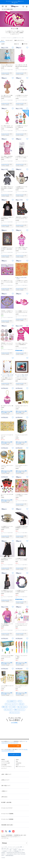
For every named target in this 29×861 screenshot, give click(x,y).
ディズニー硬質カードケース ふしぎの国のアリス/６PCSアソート (7, 378)
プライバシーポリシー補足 (6, 849)
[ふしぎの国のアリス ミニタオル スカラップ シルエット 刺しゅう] (21, 269)
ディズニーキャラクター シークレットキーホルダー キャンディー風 (21, 624)
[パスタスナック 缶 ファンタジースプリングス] (7, 456)
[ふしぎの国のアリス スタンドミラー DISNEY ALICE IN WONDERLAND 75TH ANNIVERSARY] (21, 581)
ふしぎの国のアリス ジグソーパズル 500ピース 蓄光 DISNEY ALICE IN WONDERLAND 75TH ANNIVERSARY (7, 248)
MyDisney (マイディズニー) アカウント (10, 836)
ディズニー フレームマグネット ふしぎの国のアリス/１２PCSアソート (21, 378)
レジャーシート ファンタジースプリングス (7, 435)
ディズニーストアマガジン (6, 766)
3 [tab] (16, 3)
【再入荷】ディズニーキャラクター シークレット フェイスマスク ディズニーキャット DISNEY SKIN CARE (7, 344)
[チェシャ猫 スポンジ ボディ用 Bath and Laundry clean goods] (21, 56)
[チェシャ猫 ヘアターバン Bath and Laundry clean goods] (7, 86)
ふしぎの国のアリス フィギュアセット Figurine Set (21, 126)
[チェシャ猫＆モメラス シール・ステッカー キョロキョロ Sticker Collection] (7, 269)
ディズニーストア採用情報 (7, 819)
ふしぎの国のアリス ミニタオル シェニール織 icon (21, 495)
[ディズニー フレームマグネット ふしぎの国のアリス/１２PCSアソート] (21, 366)
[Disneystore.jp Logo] (14, 6)
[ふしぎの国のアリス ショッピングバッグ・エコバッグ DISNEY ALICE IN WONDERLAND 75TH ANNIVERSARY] (21, 549)
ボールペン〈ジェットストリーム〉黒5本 (21, 656)
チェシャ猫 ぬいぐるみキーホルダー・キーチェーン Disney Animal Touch (21, 248)
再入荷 (17, 764)
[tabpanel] (14, 2)
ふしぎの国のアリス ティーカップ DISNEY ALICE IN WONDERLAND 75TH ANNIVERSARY (7, 527)
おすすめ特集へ (14, 722)
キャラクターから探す (5, 763)
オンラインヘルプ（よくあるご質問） (15, 846)
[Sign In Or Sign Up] (6, 6)
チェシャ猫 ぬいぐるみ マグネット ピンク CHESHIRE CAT (21, 344)
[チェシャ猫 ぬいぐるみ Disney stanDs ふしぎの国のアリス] (7, 147)
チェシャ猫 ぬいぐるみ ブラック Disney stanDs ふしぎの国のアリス (7, 187)
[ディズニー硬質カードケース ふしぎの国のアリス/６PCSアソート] (7, 366)
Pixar (17, 761)
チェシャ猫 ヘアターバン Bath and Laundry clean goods (6, 96)
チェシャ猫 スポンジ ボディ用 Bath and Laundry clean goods (21, 65)
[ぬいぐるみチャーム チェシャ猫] (7, 397)
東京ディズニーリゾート (20, 766)
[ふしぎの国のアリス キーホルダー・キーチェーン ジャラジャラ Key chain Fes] (21, 86)
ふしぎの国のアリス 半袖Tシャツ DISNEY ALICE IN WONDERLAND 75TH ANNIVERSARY (7, 218)
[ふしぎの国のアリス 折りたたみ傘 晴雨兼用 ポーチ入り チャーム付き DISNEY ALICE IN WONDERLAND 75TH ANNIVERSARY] (21, 517)
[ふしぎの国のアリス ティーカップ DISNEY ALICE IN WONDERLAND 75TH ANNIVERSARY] (7, 517)
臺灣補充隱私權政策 (9, 855)
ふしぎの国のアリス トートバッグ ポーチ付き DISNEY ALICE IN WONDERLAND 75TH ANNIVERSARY (7, 591)
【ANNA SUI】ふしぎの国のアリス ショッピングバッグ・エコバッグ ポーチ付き (21, 218)
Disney (17, 759)
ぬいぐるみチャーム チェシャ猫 (7, 405)
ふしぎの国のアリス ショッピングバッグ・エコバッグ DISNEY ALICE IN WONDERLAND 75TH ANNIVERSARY (21, 559)
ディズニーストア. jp (5, 103)
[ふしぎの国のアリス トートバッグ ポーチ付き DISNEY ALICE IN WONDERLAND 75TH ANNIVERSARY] (7, 581)
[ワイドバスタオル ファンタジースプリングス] (21, 456)
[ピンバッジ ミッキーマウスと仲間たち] (7, 485)
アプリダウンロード (14, 754)
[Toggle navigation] (3, 6)
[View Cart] (26, 6)
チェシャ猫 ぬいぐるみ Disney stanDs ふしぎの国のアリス (7, 157)
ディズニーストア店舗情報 (7, 813)
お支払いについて (5, 779)
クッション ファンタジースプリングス (21, 435)
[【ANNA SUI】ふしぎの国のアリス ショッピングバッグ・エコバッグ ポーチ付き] (21, 208)
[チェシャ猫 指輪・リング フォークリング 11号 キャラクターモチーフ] (21, 302)
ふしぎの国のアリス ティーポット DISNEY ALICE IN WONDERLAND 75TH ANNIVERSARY (21, 187)
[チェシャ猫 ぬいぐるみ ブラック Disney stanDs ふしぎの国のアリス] (7, 178)
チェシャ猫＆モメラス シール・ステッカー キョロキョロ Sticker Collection (7, 281)
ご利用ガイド (4, 791)
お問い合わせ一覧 (4, 848)
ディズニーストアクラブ (6, 808)
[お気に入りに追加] (13, 47)
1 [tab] (14, 3)
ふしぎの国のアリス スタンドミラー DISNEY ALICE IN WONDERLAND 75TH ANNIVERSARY (21, 591)
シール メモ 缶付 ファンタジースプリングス (7, 686)
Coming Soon (18, 763)
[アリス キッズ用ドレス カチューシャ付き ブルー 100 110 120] (7, 56)
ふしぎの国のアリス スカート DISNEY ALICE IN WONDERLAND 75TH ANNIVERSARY (6, 559)
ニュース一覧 (3, 846)
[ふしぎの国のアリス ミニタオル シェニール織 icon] (21, 485)
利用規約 (15, 849)
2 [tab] (15, 3)
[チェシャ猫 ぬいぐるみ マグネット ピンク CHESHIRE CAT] (21, 334)
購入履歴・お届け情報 (6, 802)
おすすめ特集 (3, 764)
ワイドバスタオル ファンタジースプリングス (21, 466)
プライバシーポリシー (14, 848)
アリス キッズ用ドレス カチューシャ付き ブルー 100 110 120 (7, 65)
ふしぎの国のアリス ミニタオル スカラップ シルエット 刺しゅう (21, 281)
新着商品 (3, 759)
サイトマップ (3, 768)
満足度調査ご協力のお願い (7, 824)
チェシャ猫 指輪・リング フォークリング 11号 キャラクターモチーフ (21, 312)
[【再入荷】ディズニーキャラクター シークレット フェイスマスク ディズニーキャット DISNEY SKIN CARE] (7, 334)
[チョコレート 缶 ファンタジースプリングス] (21, 397)
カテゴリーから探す (5, 761)
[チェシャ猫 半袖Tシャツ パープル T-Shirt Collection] (7, 615)
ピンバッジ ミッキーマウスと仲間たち (7, 495)
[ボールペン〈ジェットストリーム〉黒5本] (21, 647)
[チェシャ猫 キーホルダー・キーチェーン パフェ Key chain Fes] (7, 117)
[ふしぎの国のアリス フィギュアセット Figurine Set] (21, 117)
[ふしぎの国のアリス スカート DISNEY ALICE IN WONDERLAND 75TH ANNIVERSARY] (7, 549)
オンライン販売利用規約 (6, 835)
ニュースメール (4, 838)
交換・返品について (5, 785)
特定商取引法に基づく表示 (20, 835)
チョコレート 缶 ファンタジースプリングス (21, 406)
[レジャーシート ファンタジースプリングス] (7, 426)
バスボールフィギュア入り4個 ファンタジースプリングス (7, 656)
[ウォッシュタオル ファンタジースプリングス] (21, 677)
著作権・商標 (21, 849)
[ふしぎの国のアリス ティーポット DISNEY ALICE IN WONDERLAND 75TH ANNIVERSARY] (21, 178)
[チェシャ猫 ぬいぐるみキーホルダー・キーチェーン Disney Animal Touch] (21, 239)
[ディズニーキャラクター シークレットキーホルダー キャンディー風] (21, 615)
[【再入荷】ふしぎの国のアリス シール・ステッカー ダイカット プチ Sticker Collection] (7, 302)
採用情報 (3, 852)
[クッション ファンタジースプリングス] (21, 426)
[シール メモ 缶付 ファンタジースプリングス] (7, 677)
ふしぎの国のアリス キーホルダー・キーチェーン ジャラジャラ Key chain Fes (21, 96)
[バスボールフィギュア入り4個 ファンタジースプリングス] (7, 647)
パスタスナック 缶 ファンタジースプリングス (7, 466)
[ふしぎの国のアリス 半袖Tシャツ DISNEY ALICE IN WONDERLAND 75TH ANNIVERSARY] (7, 208)
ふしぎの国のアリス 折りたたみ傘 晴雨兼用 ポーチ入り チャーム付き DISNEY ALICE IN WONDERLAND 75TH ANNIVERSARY (21, 527)
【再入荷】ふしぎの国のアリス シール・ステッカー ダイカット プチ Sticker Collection (7, 312)
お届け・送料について (6, 774)
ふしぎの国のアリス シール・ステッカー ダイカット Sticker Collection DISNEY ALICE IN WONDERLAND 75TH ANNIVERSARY (21, 157)
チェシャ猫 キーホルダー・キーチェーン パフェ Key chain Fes (7, 126)
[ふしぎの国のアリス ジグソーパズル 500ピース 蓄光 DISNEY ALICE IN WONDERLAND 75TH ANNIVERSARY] (7, 239)
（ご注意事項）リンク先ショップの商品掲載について (11, 851)
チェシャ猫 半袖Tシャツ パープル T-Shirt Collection (7, 624)
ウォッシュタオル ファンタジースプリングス (21, 686)
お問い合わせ (4, 796)
